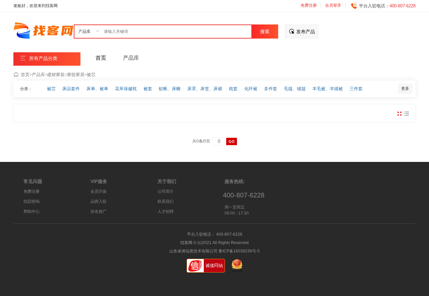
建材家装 (56, 74)
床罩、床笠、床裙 (204, 88)
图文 (406, 113)
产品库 (38, 74)
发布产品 (305, 31)
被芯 (91, 74)
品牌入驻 (98, 201)
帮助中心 (31, 211)
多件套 (270, 88)
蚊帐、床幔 (170, 88)
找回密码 (31, 201)
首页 (25, 74)
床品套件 (71, 88)
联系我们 (166, 201)
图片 (399, 113)
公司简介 (166, 191)
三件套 (356, 88)
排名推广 (98, 211)
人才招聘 (166, 211)
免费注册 (309, 5)
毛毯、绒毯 (295, 88)
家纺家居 (75, 74)
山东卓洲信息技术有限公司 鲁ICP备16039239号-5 (214, 251)
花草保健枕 (126, 88)
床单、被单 (97, 88)
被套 (147, 88)
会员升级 (98, 191)
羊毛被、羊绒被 (327, 88)
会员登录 (333, 5)
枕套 (233, 88)
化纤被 (250, 88)
